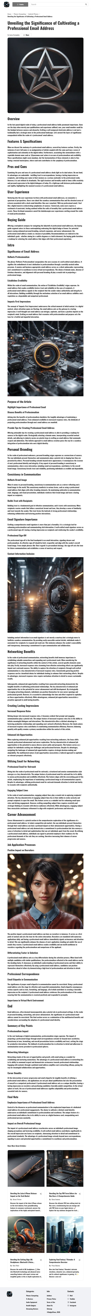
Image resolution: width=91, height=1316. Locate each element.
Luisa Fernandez (15, 35)
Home (9, 14)
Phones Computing (20, 14)
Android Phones (33, 14)
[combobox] (58, 4)
